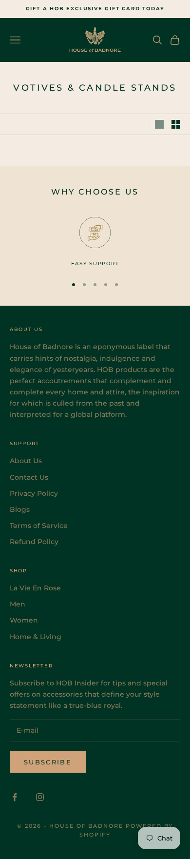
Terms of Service (39, 525)
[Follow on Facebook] (14, 797)
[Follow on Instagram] (40, 797)
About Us (26, 460)
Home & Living (35, 636)
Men (17, 604)
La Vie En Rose (35, 588)
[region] (95, 242)
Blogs (20, 509)
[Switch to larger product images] (159, 124)
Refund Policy (34, 541)
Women (24, 620)
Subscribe (48, 762)
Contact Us (29, 477)
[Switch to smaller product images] (175, 124)
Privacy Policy (34, 493)
